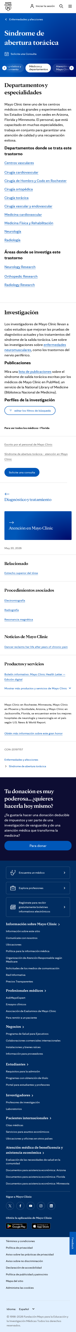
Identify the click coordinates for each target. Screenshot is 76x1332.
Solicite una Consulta (24, 54)
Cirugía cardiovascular (21, 172)
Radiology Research (19, 284)
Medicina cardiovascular (23, 214)
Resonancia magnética (18, 619)
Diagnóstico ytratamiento (12, 68)
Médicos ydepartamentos (38, 68)
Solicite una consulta (22, 472)
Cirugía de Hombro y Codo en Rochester (35, 180)
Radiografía (11, 610)
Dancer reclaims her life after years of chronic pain (36, 647)
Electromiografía (14, 600)
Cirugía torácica (16, 197)
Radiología (12, 240)
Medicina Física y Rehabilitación (28, 223)
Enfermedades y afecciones (26, 19)
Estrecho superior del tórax (21, 573)
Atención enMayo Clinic (63, 68)
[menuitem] (38, 68)
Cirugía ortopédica (18, 189)
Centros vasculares (19, 163)
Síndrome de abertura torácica (27, 766)
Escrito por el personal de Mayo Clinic (28, 444)
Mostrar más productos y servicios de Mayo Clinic (35, 688)
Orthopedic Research (21, 276)
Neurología (12, 231)
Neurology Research (20, 267)
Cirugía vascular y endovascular (28, 206)
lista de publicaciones (35, 371)
